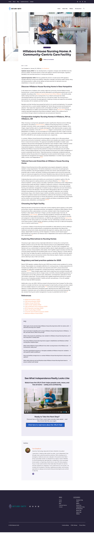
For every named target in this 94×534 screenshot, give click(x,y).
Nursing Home (78, 8)
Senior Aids (64, 8)
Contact (31, 1)
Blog (18, 1)
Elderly (77, 503)
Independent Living (80, 507)
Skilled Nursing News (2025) (32, 299)
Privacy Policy (82, 525)
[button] (83, 8)
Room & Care (44, 129)
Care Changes (33, 214)
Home (10, 1)
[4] (47, 199)
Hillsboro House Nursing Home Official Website (48, 94)
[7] (39, 222)
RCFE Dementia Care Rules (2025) (34, 308)
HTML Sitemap (74, 525)
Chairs (58, 8)
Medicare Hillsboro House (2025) (34, 313)
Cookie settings (65, 525)
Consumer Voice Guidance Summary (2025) (36, 311)
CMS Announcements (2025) (32, 301)
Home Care (68, 218)
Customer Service (24, 1)
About (14, 1)
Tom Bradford (51, 59)
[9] (40, 222)
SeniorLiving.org (40, 124)
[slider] (42, 412)
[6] (42, 157)
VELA (59, 181)
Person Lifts (78, 510)
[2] (46, 199)
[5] (41, 157)
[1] (40, 157)
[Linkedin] (33, 474)
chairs (66, 181)
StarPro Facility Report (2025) (33, 310)
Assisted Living (79, 500)
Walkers (71, 8)
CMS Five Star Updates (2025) (33, 304)
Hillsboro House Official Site (32, 303)
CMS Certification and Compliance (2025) (36, 306)
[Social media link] (77, 1)
